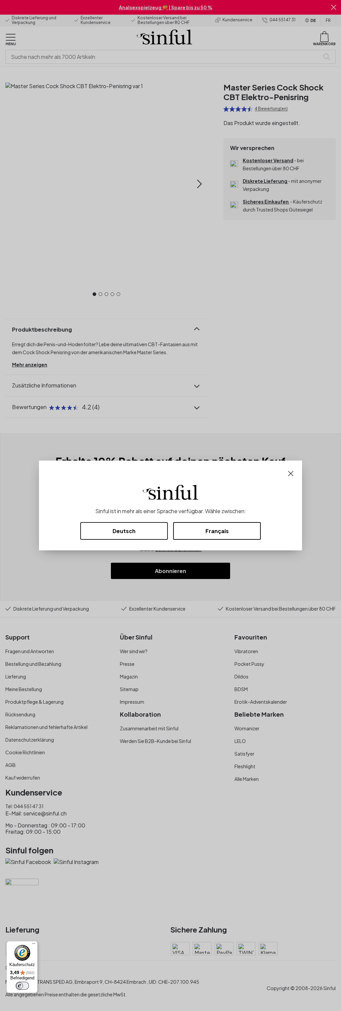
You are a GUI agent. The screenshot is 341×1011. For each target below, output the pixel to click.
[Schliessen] (291, 473)
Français (217, 530)
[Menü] (34, 945)
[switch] (22, 986)
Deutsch (124, 530)
